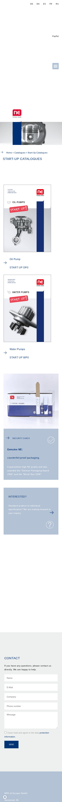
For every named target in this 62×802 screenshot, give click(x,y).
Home (9, 152)
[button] (55, 66)
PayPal (55, 36)
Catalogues (19, 152)
